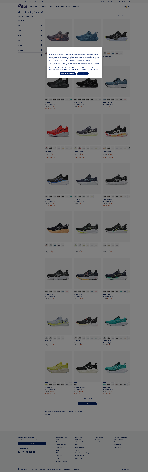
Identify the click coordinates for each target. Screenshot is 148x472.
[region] (74, 62)
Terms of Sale (73, 69)
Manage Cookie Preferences (67, 73)
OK (83, 73)
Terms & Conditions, (63, 69)
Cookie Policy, (56, 69)
